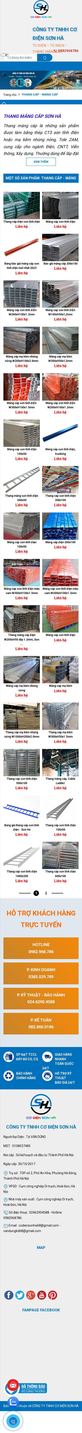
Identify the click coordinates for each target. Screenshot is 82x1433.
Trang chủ (9, 94)
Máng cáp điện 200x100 (60, 542)
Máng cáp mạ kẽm (60, 685)
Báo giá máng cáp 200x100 (60, 263)
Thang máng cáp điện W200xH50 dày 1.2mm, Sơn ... (21, 639)
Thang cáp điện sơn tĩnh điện (21, 221)
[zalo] (13, 1402)
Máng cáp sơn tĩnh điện (60, 221)
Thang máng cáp (20, 125)
